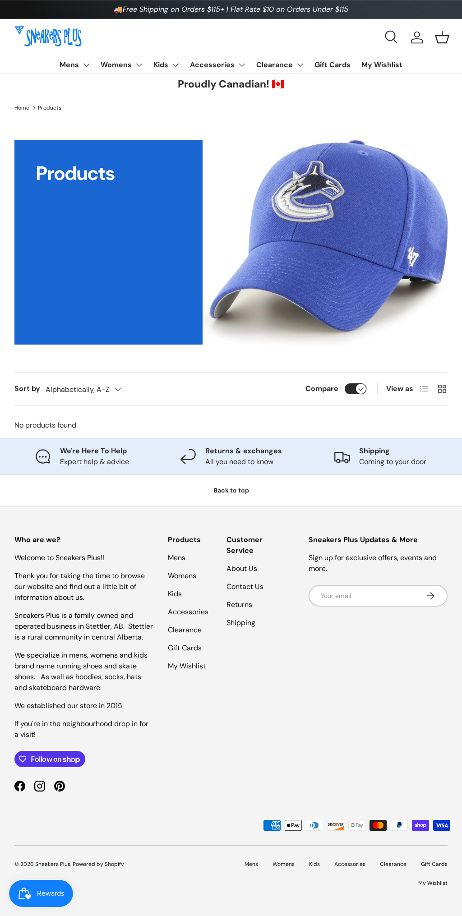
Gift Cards (332, 64)
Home (21, 107)
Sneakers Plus (52, 864)
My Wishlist (381, 64)
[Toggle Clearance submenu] (300, 65)
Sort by (27, 388)
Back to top (231, 490)
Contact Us (244, 586)
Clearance (274, 64)
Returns (239, 604)
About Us (241, 568)
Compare (321, 388)
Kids (160, 64)
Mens (69, 64)
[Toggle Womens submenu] (139, 65)
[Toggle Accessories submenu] (241, 65)
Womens (116, 64)
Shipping (240, 622)
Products (49, 107)
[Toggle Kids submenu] (175, 65)
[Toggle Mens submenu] (86, 65)
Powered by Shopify (98, 864)
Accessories (212, 64)
